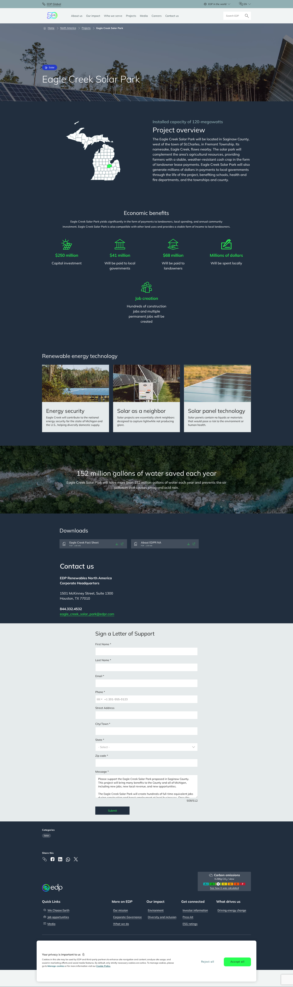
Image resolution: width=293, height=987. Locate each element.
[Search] (247, 16)
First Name (102, 644)
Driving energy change (232, 910)
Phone (99, 692)
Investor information (195, 910)
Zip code (100, 755)
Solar (46, 835)
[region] (146, 961)
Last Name (102, 660)
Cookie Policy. (103, 966)
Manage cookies (55, 966)
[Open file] (122, 544)
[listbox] (146, 747)
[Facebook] (52, 859)
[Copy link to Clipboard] (45, 859)
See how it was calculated (224, 888)
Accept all (237, 961)
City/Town (101, 724)
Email (98, 676)
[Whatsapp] (68, 859)
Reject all (207, 961)
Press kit (188, 917)
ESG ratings (190, 923)
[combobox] (99, 699)
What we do (121, 923)
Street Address (104, 708)
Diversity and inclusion (162, 917)
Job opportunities (58, 917)
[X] (76, 859)
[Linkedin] (60, 859)
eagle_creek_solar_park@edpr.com (87, 614)
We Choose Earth (58, 910)
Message (101, 771)
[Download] (117, 544)
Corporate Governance (127, 917)
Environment (156, 910)
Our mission (120, 910)
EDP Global (54, 4)
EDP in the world (217, 4)
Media (51, 923)
